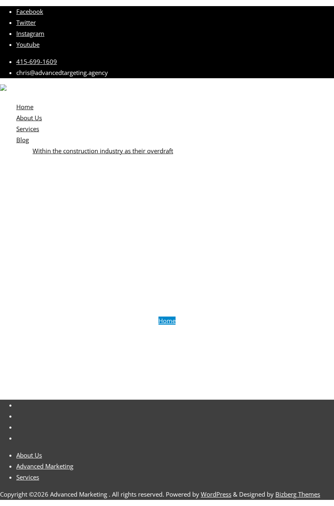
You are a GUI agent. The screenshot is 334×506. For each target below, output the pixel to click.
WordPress (216, 494)
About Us (29, 455)
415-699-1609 (36, 61)
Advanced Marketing (44, 466)
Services (27, 477)
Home (167, 321)
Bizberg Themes (297, 494)
